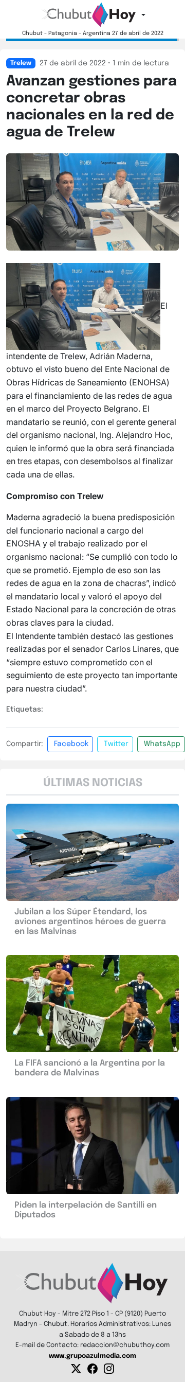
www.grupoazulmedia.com (92, 1356)
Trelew (20, 63)
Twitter (116, 744)
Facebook (71, 744)
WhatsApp (162, 744)
